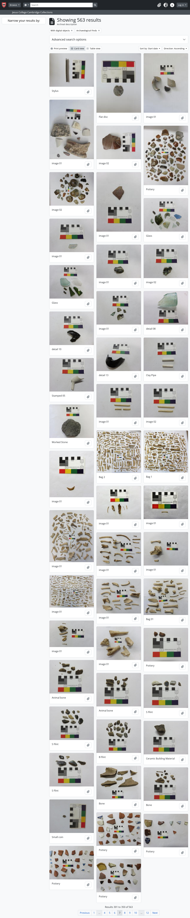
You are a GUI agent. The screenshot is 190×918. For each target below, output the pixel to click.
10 (135, 912)
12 (147, 912)
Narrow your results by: (24, 21)
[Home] (5, 5)
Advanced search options (69, 39)
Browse (14, 5)
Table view (94, 48)
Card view (79, 48)
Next (155, 912)
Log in (181, 5)
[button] (159, 5)
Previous (85, 912)
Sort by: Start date (149, 48)
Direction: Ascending (174, 48)
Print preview (60, 48)
